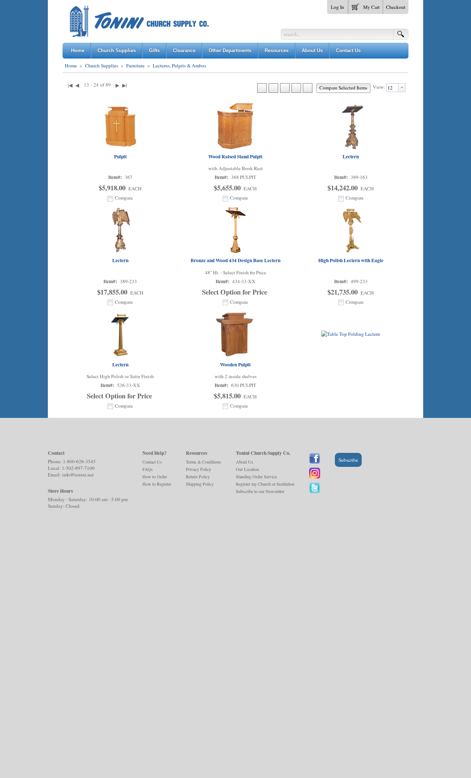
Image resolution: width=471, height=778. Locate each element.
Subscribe (348, 460)
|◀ (70, 85)
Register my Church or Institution (265, 484)
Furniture (135, 65)
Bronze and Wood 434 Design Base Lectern (235, 260)
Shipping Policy (200, 484)
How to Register (156, 484)
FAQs (147, 469)
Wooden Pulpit (235, 364)
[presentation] (402, 88)
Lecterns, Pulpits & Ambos (179, 65)
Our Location (247, 469)
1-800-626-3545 (79, 461)
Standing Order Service (256, 476)
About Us (244, 462)
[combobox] (396, 87)
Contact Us (152, 462)
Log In (337, 7)
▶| (124, 85)
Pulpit (120, 156)
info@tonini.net (78, 474)
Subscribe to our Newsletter (260, 491)
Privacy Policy (198, 469)
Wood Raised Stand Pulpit (235, 156)
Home (71, 65)
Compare (124, 197)
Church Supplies (101, 65)
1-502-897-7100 (78, 468)
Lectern (351, 156)
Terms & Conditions (203, 462)
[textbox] (392, 87)
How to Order (154, 476)
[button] (365, 5)
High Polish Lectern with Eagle (350, 260)
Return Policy (198, 476)
